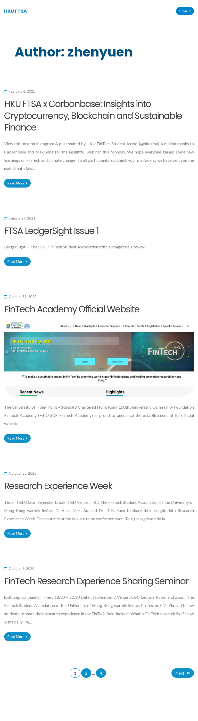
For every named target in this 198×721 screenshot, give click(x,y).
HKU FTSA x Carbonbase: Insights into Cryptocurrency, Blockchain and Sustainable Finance (93, 116)
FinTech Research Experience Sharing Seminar (96, 581)
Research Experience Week (58, 486)
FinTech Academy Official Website (71, 309)
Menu (183, 11)
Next (179, 672)
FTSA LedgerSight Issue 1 (51, 230)
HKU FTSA (15, 11)
